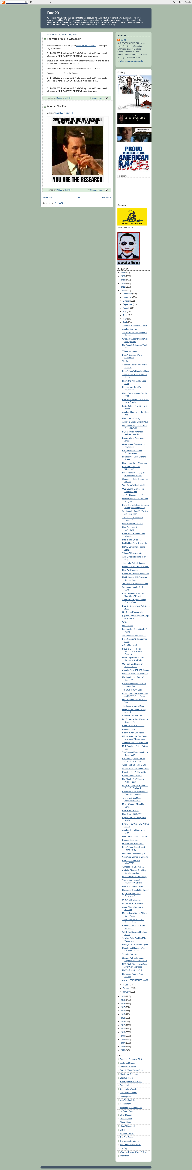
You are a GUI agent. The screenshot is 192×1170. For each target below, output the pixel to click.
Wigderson (124, 1156)
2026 (123, 273)
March (126, 985)
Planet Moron (125, 1122)
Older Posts (106, 197)
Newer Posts (48, 197)
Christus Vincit (126, 1078)
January (126, 992)
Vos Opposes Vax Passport (134, 635)
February (127, 988)
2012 (123, 1025)
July (125, 312)
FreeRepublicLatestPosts (131, 1082)
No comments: (97, 190)
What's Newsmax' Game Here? (135, 768)
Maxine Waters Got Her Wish (135, 674)
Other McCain (126, 1115)
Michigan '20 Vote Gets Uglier (135, 944)
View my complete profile (131, 61)
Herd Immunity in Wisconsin (134, 463)
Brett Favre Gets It (130, 811)
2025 (123, 276)
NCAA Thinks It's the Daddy (134, 877)
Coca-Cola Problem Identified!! (135, 574)
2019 (123, 1000)
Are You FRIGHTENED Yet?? (135, 980)
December (127, 294)
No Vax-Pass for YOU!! (132, 970)
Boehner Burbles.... (130, 840)
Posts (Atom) (60, 203)
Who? (124, 622)
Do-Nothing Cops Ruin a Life (134, 543)
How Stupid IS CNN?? (131, 814)
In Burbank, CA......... (131, 900)
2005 (123, 1050)
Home (77, 197)
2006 (123, 1047)
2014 (123, 1018)
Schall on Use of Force (132, 716)
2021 (123, 291)
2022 (123, 287)
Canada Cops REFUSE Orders (135, 670)
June (125, 315)
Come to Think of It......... (133, 726)
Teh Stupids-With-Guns (132, 690)
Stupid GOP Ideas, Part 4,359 (135, 743)
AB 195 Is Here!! (129, 645)
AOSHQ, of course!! (64, 113)
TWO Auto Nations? (131, 351)
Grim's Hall (124, 1085)
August (126, 308)
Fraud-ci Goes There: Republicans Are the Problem (132, 651)
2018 (123, 1004)
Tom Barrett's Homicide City (134, 485)
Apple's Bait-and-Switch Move (135, 422)
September (128, 304)
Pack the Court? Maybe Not (134, 772)
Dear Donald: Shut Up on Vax (135, 836)
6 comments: (98, 98)
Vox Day (123, 1148)
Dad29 (53, 13)
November (127, 297)
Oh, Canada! (127, 626)
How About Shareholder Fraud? (135, 890)
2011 (123, 1029)
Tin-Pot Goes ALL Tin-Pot (133, 495)
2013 (123, 1022)
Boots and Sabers (127, 1063)
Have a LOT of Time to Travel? (135, 567)
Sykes (122, 1130)
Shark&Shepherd (127, 1126)
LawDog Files (126, 1096)
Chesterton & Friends (129, 1074)
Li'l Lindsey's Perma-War (133, 844)
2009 (123, 1036)
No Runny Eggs (127, 1111)
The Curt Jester (126, 1137)
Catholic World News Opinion (132, 1070)
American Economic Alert (131, 1059)
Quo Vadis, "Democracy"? (133, 853)
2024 (123, 280)
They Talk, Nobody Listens (134, 563)
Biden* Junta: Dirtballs (132, 776)
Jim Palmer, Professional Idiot (135, 584)
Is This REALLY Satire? (132, 903)
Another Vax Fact (57, 106)
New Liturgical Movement (131, 1108)
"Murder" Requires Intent (133, 553)
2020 (123, 996)
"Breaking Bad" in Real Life (134, 765)
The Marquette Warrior (129, 1141)
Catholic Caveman (128, 1067)
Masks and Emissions (132, 540)
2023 (123, 283)
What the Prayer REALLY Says (133, 1152)
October (126, 301)
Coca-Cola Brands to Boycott (135, 857)
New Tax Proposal (130, 570)
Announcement (128, 729)
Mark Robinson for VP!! (132, 524)
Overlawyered (126, 1119)
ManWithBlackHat (127, 1100)
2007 (123, 1043)
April (125, 322)
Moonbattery (125, 1104)
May (125, 319)
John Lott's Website (128, 1089)
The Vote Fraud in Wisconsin (64, 39)
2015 (123, 1014)
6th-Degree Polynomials (132, 612)
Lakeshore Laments (128, 1093)
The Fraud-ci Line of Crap (133, 706)
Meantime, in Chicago (131, 418)
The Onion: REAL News (130, 1145)
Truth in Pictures (129, 954)
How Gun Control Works (132, 886)
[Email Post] (106, 98)
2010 (123, 1032)
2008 (123, 1039)
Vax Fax (125, 361)
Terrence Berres (127, 1133)
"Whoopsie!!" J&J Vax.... (133, 867)
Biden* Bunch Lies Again (133, 733)
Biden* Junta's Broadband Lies (135, 371)
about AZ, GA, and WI (86, 46)
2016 (123, 1011)
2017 (123, 1007)
